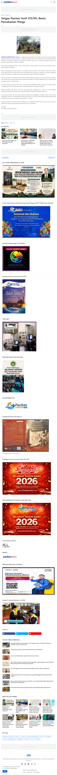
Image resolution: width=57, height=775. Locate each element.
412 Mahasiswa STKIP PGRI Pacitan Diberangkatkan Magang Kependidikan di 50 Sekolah (28, 143)
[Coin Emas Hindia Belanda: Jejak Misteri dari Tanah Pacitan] (6, 657)
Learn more (14, 768)
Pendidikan (20, 739)
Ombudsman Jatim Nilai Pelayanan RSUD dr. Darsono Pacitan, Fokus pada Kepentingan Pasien (35, 724)
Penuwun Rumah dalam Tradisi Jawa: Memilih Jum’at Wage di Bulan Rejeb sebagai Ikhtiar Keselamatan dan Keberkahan (32, 681)
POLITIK (27, 739)
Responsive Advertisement (28, 9)
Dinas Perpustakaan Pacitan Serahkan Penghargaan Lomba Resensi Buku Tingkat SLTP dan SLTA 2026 (48, 709)
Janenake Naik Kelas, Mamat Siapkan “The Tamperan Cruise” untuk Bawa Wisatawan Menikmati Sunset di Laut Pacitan (31, 644)
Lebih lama (51, 157)
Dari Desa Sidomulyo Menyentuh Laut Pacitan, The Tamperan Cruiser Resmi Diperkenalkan (7, 724)
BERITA (8, 15)
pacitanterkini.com (32, 770)
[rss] (35, 764)
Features (17, 736)
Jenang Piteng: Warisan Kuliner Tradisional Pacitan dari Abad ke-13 (27, 649)
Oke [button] (5, 771)
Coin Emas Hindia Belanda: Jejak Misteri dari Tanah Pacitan (25, 656)
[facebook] (8, 633)
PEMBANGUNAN (12, 739)
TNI (14, 122)
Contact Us (29, 772)
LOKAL (10, 122)
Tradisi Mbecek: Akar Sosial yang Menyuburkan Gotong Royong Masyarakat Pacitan (31, 687)
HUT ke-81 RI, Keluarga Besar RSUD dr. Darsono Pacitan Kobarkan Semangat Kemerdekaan (48, 723)
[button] (2, 2)
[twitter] (22, 633)
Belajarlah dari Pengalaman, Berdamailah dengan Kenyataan (9, 142)
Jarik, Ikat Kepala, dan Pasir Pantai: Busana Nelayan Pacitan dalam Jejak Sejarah (30, 668)
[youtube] (35, 633)
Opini (4, 739)
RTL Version (36, 772)
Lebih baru (5, 157)
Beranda (3, 15)
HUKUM (23, 736)
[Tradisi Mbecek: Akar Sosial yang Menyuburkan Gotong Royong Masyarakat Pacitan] (6, 689)
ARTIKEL (5, 736)
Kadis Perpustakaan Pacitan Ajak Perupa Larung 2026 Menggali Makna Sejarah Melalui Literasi (31, 675)
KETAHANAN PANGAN (32, 736)
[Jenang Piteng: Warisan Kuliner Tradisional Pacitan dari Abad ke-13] (6, 651)
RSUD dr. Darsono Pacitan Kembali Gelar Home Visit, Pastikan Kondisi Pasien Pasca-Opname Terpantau (46, 143)
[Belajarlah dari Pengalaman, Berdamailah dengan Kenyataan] (9, 133)
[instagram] (32, 764)
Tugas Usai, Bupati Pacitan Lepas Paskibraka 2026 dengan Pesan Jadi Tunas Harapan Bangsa (22, 724)
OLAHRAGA (48, 736)
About (23, 772)
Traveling (37, 739)
